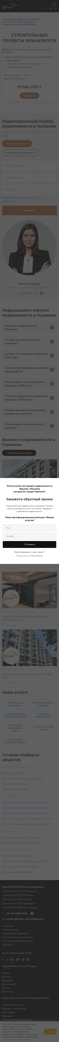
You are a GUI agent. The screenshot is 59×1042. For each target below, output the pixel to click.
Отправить (29, 544)
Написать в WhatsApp (29, 556)
